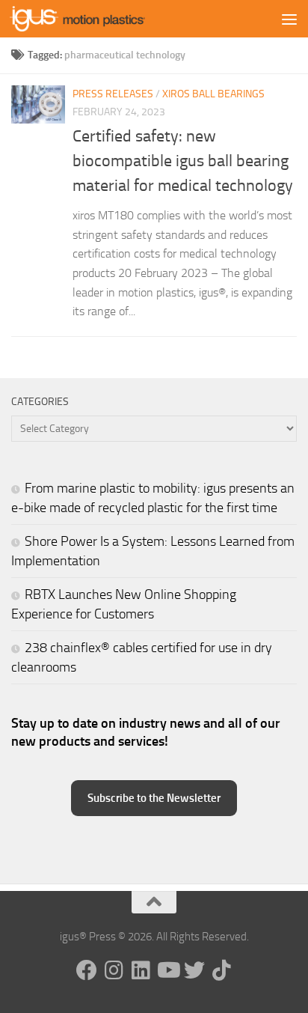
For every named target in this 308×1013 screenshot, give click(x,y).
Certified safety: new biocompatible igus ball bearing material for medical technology (183, 161)
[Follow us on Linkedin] (140, 970)
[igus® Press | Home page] (100, 18)
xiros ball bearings (213, 94)
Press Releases (113, 94)
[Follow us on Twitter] (194, 970)
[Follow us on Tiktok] (221, 970)
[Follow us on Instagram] (113, 970)
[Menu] (289, 18)
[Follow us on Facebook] (86, 970)
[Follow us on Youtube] (167, 970)
